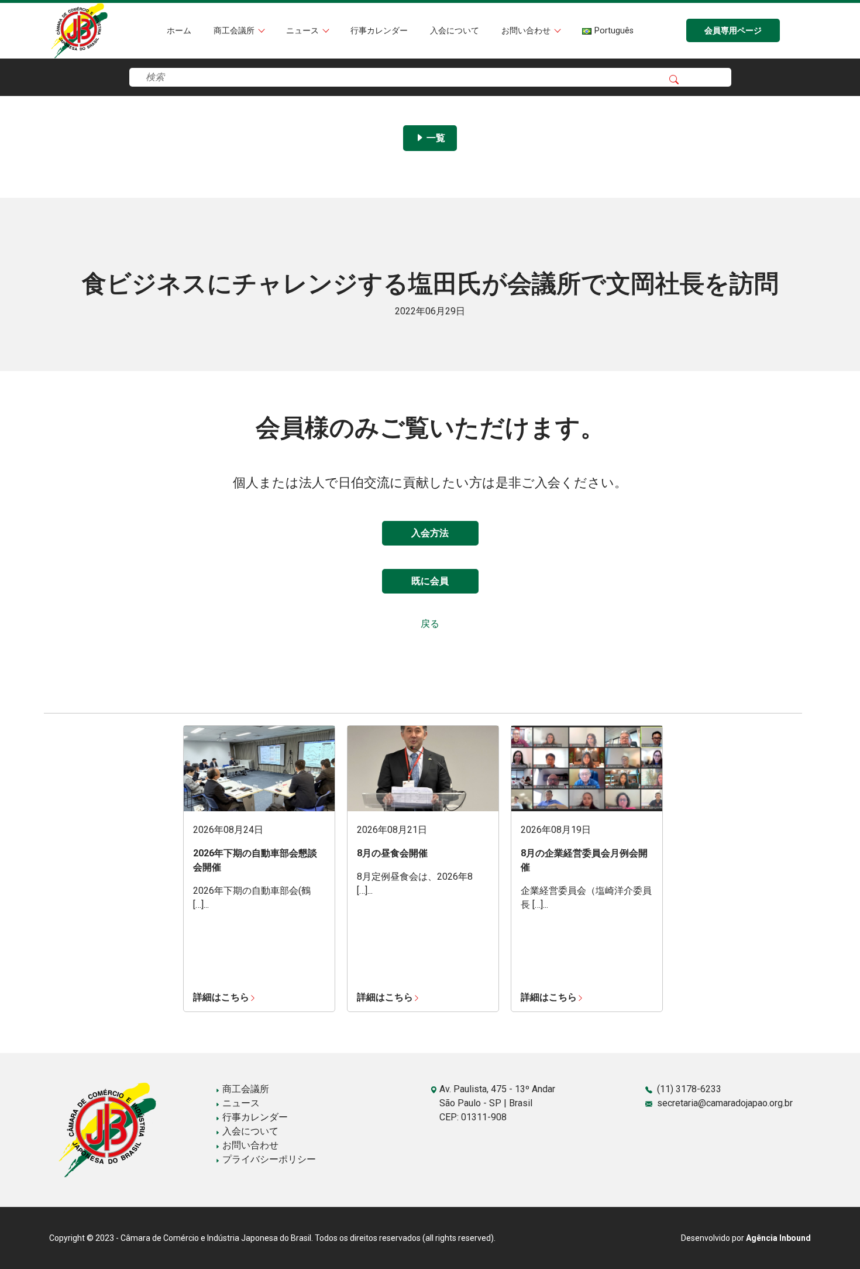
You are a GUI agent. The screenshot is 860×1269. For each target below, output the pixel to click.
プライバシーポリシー (268, 1159)
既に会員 (430, 581)
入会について (454, 31)
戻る (430, 623)
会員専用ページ (733, 31)
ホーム (179, 31)
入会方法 (430, 533)
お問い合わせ (527, 31)
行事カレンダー (379, 31)
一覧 (434, 137)
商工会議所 (235, 31)
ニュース (303, 31)
